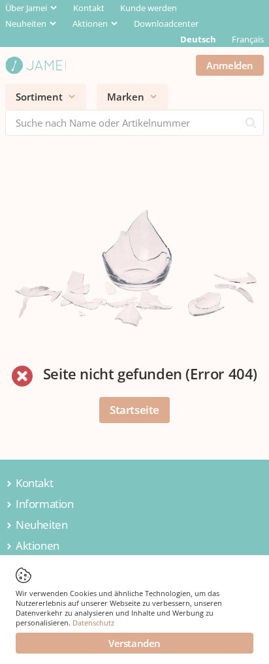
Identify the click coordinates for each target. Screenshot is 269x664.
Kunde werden (148, 8)
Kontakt (88, 8)
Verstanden (134, 643)
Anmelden (229, 65)
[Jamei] (35, 65)
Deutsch (198, 39)
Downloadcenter (166, 23)
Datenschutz (93, 622)
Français (248, 39)
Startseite (134, 409)
